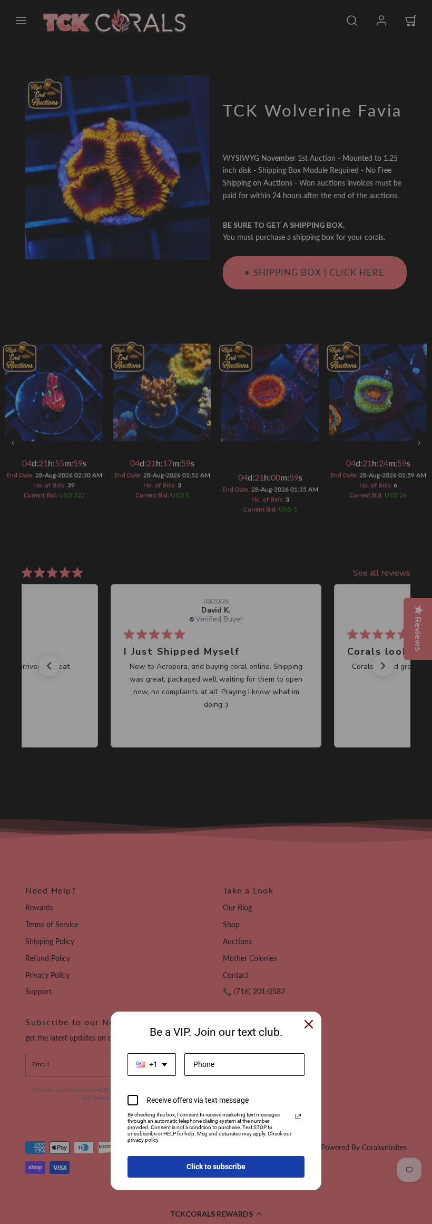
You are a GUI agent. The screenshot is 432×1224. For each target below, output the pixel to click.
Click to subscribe (216, 1166)
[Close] (308, 1024)
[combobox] (151, 1064)
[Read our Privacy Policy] (298, 1116)
